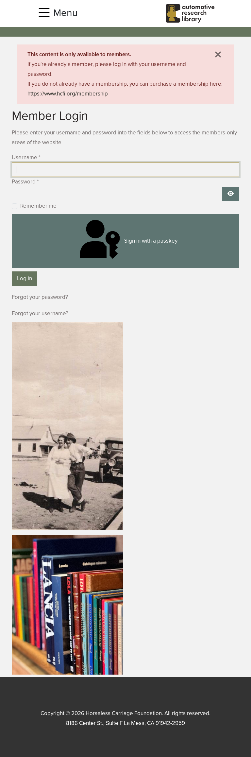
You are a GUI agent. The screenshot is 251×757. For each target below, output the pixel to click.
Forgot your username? (40, 313)
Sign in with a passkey (150, 240)
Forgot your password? (40, 297)
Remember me (38, 205)
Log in (24, 278)
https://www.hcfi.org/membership (67, 93)
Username (26, 157)
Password (25, 181)
